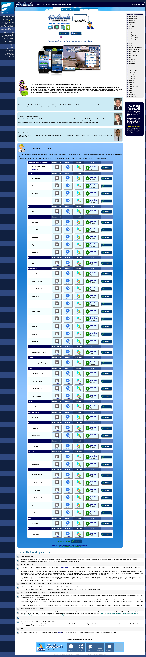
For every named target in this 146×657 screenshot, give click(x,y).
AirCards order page (63, 567)
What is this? (34, 169)
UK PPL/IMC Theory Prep (7, 25)
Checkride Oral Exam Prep (7, 17)
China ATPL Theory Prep (7, 23)
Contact (12, 47)
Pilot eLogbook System (8, 19)
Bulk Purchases (10, 53)
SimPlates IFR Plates (8, 31)
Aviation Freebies (9, 35)
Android (76, 10)
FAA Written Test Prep (8, 16)
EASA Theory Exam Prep (7, 22)
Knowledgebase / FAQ (8, 45)
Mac (71, 10)
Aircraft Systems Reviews (7, 20)
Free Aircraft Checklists (8, 37)
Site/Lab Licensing (9, 54)
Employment (10, 48)
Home (12, 59)
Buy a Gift (11, 56)
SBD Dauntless (10, 50)
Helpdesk (59, 632)
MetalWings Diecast (9, 38)
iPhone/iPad (65, 10)
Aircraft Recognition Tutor (7, 29)
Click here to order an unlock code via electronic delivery (70, 545)
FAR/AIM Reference (9, 32)
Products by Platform (8, 41)
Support (12, 44)
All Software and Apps (8, 34)
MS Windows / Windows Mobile (88, 10)
